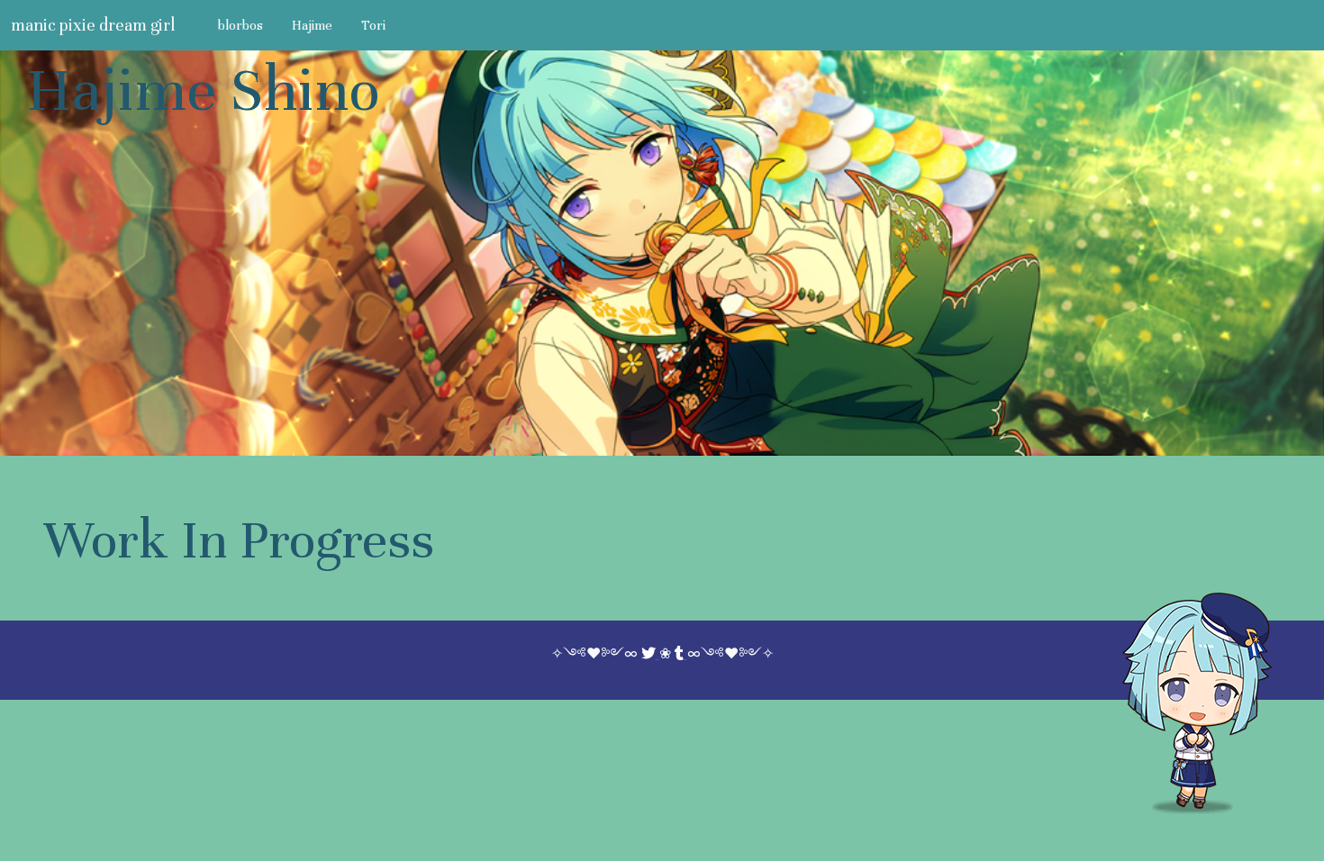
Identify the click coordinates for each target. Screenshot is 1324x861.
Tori (373, 25)
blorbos (240, 25)
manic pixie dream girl (93, 24)
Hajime (312, 25)
